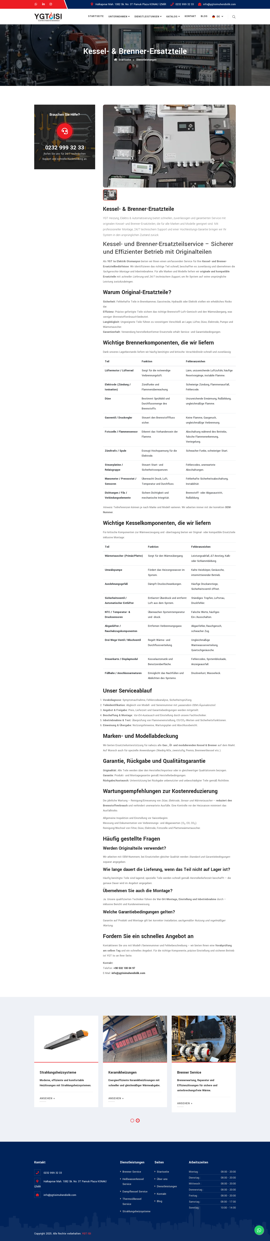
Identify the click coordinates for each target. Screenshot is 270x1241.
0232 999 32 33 (184, 4)
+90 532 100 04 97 (124, 968)
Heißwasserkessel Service (197, 1072)
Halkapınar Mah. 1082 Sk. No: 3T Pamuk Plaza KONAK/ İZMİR (130, 4)
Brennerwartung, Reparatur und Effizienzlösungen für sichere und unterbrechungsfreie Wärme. (128, 1085)
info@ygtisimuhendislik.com (219, 4)
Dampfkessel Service (135, 1191)
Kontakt (190, 16)
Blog (204, 16)
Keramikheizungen (54, 1072)
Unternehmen (117, 16)
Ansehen (46, 1098)
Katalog (172, 16)
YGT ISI (86, 1233)
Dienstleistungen (147, 16)
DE (218, 16)
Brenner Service (120, 1072)
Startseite (96, 16)
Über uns (162, 1179)
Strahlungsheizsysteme (136, 1211)
